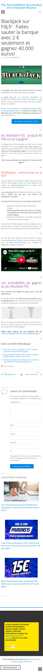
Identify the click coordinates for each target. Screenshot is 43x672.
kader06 (13, 57)
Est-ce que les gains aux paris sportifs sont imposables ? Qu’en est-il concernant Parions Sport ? (20, 507)
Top (40, 130)
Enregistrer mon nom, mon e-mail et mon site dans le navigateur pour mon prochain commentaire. (25, 458)
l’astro (26, 303)
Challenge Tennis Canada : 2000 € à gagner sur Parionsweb (12, 374)
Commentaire (15, 402)
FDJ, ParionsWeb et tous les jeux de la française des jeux (21, 6)
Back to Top (40, 669)
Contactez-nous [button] (33, 659)
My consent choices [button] (10, 667)
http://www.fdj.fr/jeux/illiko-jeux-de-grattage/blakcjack (20, 333)
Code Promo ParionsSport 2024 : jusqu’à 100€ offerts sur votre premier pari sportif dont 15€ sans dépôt (20, 546)
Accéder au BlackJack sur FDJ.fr (27, 121)
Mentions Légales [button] (17, 662)
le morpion (33, 99)
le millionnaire (21, 99)
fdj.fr (30, 144)
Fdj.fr (32, 238)
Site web (13, 442)
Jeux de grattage (8, 366)
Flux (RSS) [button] (28, 662)
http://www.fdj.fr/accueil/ (19, 185)
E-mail (12, 434)
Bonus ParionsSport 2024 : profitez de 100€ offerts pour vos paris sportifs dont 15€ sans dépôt (20, 584)
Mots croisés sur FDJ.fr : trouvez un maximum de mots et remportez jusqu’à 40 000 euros (34, 374)
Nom (12, 425)
